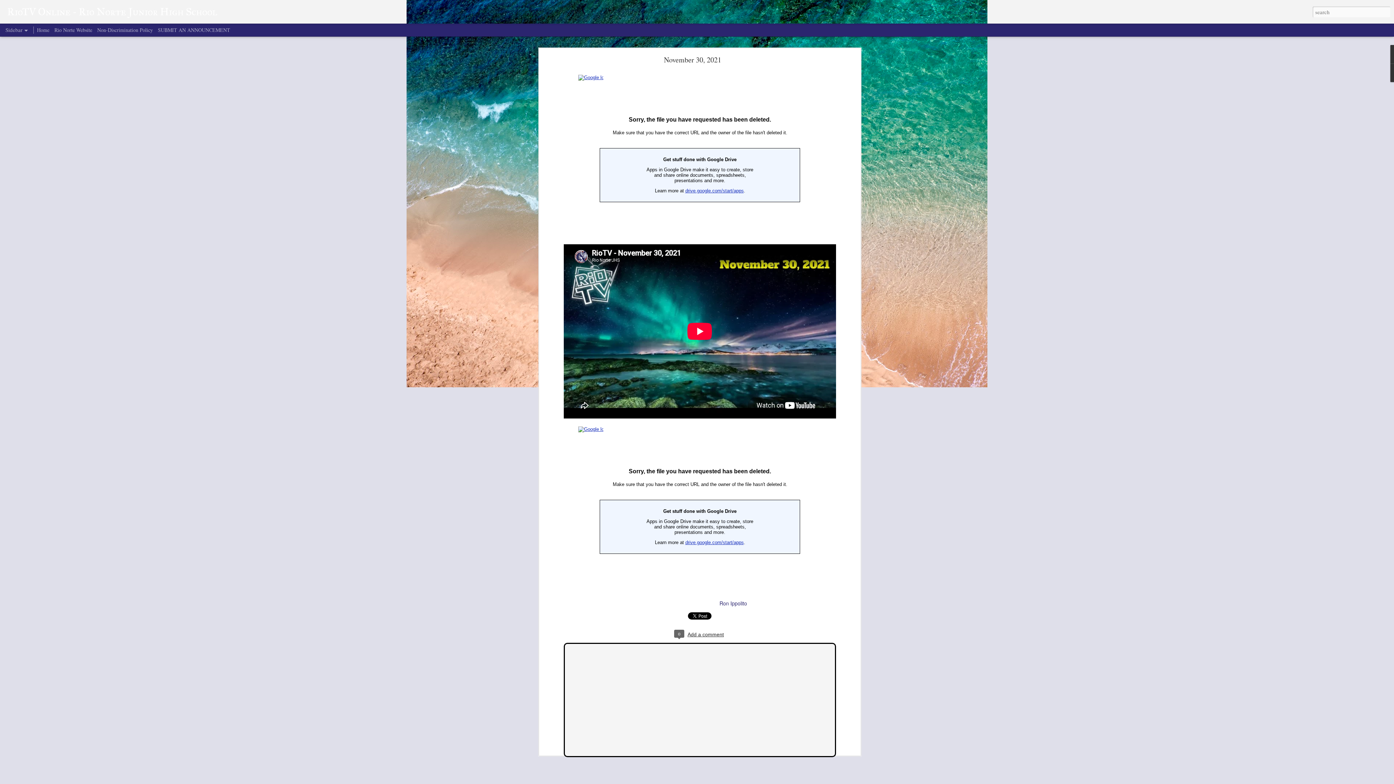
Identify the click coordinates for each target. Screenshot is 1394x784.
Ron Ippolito (733, 603)
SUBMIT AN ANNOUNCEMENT (194, 29)
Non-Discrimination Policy (125, 29)
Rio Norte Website (73, 29)
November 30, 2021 (692, 60)
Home (43, 29)
